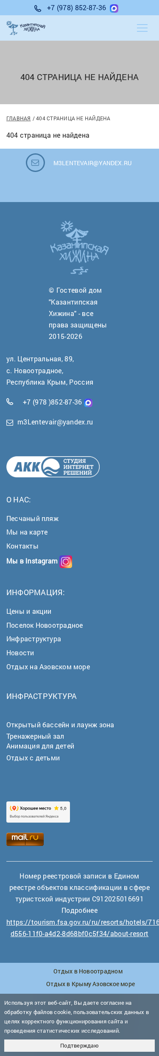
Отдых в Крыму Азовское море (90, 984)
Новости (20, 652)
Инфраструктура (33, 638)
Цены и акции (29, 611)
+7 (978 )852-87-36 (52, 401)
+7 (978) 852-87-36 (76, 7)
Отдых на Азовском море (48, 666)
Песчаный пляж (32, 518)
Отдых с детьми (33, 757)
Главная (18, 118)
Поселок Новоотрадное (44, 625)
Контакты (22, 545)
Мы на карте (26, 531)
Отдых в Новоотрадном (87, 971)
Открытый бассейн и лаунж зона (60, 724)
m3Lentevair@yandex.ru (55, 421)
